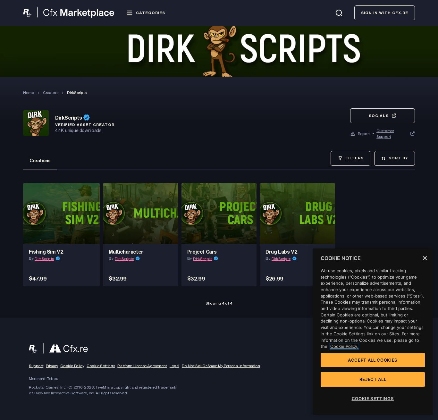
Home (28, 92)
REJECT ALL (372, 379)
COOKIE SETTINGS (373, 398)
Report (364, 133)
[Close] (425, 258)
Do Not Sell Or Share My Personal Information (221, 366)
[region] (373, 331)
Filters (354, 158)
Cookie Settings (101, 366)
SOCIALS (379, 115)
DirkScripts (44, 258)
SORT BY (398, 158)
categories (150, 12)
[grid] (219, 236)
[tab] (40, 160)
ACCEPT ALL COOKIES (373, 360)
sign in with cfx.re (384, 12)
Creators (50, 92)
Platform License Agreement (142, 366)
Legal (174, 366)
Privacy (52, 366)
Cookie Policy (72, 366)
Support (36, 366)
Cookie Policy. (344, 346)
